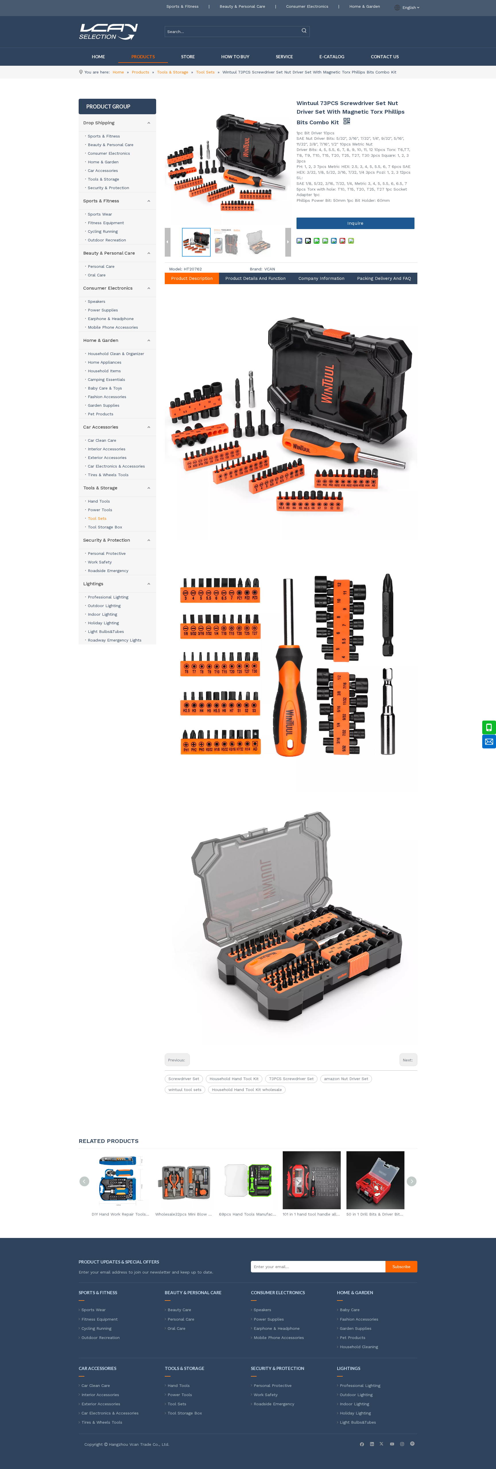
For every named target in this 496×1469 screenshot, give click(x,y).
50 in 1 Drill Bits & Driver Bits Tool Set (312, 1214)
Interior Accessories (106, 449)
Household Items (104, 371)
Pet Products (100, 414)
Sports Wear (100, 214)
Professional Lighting (108, 597)
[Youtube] (392, 1443)
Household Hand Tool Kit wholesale (247, 1089)
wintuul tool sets (185, 1089)
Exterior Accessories (107, 457)
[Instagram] (402, 1443)
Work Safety (100, 562)
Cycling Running (103, 231)
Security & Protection (108, 187)
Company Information (321, 278)
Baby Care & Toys (105, 388)
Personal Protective (107, 553)
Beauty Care (179, 1309)
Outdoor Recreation (107, 240)
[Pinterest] (412, 1443)
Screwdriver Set (183, 1078)
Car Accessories (103, 170)
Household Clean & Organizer (116, 353)
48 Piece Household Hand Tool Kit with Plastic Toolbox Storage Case (375, 1214)
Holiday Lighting (103, 623)
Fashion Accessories (107, 396)
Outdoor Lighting (104, 605)
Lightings (93, 583)
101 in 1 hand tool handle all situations (248, 1214)
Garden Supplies (103, 405)
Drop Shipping (99, 122)
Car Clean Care (102, 440)
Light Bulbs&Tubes (106, 631)
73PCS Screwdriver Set (291, 1078)
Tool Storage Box (105, 527)
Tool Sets (97, 518)
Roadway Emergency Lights (115, 640)
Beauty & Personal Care (242, 6)
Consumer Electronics (307, 6)
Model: (175, 269)
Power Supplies (103, 310)
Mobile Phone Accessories (113, 327)
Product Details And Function (255, 278)
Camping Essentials (106, 379)
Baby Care (350, 1309)
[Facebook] (362, 1443)
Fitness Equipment (106, 222)
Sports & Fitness (182, 6)
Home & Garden (364, 6)
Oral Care (97, 275)
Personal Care (101, 266)
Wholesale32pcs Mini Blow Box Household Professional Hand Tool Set (121, 1214)
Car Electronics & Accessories (116, 466)
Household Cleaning (359, 1346)
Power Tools (100, 509)
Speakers (96, 301)
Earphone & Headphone (111, 318)
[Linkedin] (372, 1443)
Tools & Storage (103, 179)
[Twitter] (382, 1443)
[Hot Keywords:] (304, 31)
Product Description (192, 278)
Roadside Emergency (108, 570)
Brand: (256, 269)
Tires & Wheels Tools (108, 474)
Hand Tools (99, 501)
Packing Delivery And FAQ (384, 278)
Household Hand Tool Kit (234, 1078)
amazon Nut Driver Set (346, 1078)
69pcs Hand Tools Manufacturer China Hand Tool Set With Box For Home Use (184, 1214)
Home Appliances (104, 362)
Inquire (355, 223)
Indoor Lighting (102, 614)
